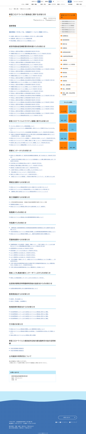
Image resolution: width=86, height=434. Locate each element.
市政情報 (70, 4)
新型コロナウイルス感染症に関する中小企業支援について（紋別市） (28, 206)
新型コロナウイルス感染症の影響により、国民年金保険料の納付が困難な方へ (30, 233)
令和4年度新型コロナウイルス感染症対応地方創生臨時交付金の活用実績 (69, 23)
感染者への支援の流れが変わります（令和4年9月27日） (24, 167)
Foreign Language (78, 1)
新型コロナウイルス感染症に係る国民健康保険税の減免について (27, 217)
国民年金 (64, 43)
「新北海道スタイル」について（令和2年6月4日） (23, 172)
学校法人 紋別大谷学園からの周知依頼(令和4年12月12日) (25, 62)
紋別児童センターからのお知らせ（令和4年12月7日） (24, 250)
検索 (70, 1)
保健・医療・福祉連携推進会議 (68, 93)
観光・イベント (61, 4)
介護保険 (64, 60)
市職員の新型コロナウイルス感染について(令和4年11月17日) (26, 86)
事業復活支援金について (17, 204)
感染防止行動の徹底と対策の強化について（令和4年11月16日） (26, 165)
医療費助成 (65, 35)
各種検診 (64, 48)
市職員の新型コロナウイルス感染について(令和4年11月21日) (26, 82)
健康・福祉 (34, 4)
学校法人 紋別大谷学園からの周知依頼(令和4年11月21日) (25, 77)
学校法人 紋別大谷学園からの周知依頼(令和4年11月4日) (25, 111)
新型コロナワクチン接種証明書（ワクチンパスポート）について (27, 144)
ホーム (10, 8)
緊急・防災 (79, 4)
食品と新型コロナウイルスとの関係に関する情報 (23, 335)
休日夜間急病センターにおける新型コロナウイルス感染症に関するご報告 (29, 311)
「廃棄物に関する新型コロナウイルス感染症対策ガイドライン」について (29, 191)
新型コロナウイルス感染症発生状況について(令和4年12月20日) (26, 57)
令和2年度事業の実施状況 (17, 350)
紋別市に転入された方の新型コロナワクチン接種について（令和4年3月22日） (30, 142)
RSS (58, 422)
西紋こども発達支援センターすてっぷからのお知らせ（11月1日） (27, 277)
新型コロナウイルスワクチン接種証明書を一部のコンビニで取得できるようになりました (69, 27)
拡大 (42, 1)
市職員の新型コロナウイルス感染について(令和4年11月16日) (26, 88)
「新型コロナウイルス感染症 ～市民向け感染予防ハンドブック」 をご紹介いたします (32, 176)
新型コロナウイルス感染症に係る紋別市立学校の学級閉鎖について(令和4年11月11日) (32, 95)
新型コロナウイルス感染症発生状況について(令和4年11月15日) (26, 91)
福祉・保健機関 (66, 88)
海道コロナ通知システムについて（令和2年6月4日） (24, 174)
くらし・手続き (25, 4)
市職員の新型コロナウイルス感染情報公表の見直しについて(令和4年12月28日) (30, 53)
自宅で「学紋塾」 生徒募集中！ (18, 301)
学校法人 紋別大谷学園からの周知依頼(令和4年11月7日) (25, 104)
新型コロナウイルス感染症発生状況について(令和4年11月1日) (26, 115)
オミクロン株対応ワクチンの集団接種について (22, 126)
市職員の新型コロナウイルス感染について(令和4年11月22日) (26, 75)
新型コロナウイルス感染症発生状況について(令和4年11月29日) (26, 66)
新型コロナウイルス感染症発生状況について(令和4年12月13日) (26, 60)
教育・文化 (43, 4)
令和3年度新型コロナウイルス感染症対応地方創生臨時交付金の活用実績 (69, 29)
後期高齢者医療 (66, 52)
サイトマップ (74, 422)
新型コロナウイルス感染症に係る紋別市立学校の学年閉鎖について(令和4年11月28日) (32, 69)
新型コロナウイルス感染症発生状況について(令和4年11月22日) (26, 73)
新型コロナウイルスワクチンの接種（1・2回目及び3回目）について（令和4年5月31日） (33, 138)
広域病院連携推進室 (67, 56)
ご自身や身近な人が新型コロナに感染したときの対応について (26, 169)
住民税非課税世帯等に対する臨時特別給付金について (24, 288)
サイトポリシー (64, 422)
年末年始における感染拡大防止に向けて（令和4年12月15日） (26, 163)
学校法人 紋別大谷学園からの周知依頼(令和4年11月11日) (25, 97)
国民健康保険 (65, 39)
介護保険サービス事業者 (68, 64)
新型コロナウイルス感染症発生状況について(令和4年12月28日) (26, 55)
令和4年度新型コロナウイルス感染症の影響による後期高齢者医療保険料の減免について (33, 231)
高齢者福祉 (65, 68)
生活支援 (64, 76)
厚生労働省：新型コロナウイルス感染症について (23, 40)
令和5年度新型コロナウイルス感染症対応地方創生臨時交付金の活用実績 (69, 21)
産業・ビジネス (52, 4)
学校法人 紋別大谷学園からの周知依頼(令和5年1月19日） (25, 51)
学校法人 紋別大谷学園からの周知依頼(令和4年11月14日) (25, 93)
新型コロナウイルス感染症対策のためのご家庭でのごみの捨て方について (29, 187)
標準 (39, 1)
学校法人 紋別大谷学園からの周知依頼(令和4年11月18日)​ (25, 84)
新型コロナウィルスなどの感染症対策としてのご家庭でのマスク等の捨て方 (29, 189)
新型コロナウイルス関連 (25, 8)
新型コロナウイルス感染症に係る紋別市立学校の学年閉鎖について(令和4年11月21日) (32, 80)
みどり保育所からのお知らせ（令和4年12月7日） (23, 252)
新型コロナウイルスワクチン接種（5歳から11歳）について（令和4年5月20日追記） (32, 140)
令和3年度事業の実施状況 (17, 348)
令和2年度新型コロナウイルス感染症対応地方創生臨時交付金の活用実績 (69, 31)
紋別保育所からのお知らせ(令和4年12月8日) (22, 248)
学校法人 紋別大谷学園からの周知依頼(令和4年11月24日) (25, 71)
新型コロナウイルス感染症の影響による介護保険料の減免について (27, 329)
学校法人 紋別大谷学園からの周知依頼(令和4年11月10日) (25, 99)
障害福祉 (64, 72)
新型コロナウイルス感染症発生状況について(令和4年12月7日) (26, 64)
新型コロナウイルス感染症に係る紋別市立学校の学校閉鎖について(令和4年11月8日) (32, 102)
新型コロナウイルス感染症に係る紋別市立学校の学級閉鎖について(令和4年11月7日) (32, 108)
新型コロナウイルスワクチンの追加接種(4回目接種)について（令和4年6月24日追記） (32, 132)
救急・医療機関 (66, 84)
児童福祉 (64, 80)
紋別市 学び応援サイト (16, 299)
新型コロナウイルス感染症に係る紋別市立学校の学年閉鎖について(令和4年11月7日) (32, 106)
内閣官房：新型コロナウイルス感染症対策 (21, 38)
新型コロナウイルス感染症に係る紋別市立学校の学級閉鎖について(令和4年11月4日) (32, 113)
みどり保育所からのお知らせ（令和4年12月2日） (23, 257)
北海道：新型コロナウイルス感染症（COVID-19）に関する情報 (26, 36)
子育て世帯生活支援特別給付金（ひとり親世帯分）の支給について (27, 267)
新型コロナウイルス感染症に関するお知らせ (69, 25)
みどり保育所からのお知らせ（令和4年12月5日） (23, 254)
